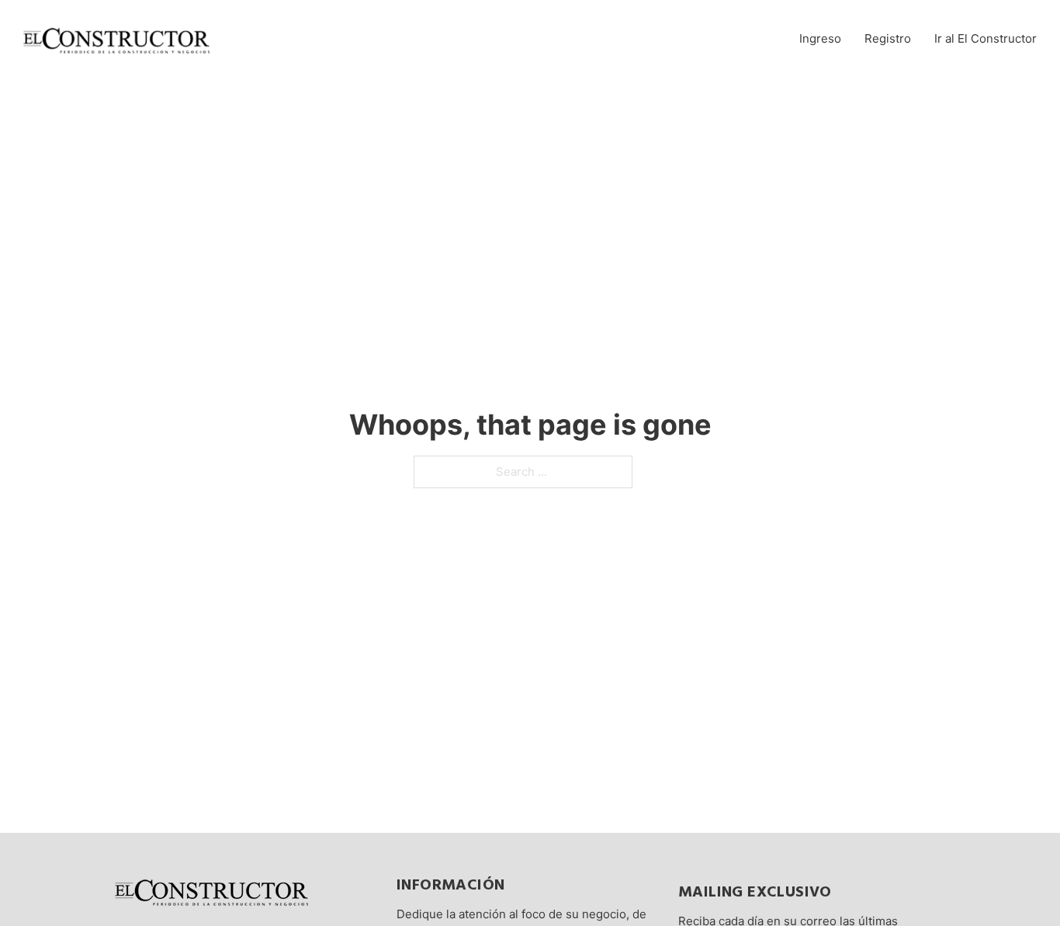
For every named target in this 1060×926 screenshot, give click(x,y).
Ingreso (820, 38)
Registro (887, 38)
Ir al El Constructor (985, 38)
